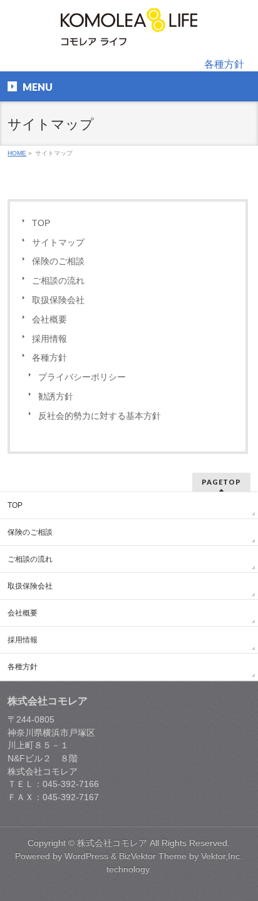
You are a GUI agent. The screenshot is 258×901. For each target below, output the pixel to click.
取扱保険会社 (58, 300)
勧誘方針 (55, 396)
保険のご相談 (58, 261)
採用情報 (49, 339)
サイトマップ (58, 242)
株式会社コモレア (112, 843)
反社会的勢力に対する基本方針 (99, 416)
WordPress (86, 856)
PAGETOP (221, 482)
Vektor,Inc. (221, 856)
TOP (41, 223)
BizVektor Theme (153, 856)
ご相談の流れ (58, 281)
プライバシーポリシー (82, 377)
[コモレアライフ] (129, 31)
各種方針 (224, 64)
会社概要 (49, 319)
